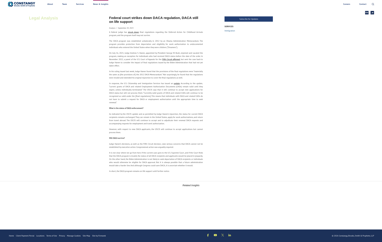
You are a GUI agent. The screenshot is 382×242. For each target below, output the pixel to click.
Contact (362, 4)
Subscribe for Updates (248, 19)
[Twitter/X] (222, 235)
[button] (372, 12)
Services (80, 4)
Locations (40, 235)
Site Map (86, 235)
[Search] (373, 4)
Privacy (62, 235)
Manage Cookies (74, 235)
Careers (346, 4)
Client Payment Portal (25, 235)
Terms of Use (51, 235)
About (50, 4)
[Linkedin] (229, 235)
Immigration (230, 30)
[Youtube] (215, 235)
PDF (366, 13)
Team (64, 4)
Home (11, 235)
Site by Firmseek (99, 235)
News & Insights (100, 4)
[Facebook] (208, 235)
